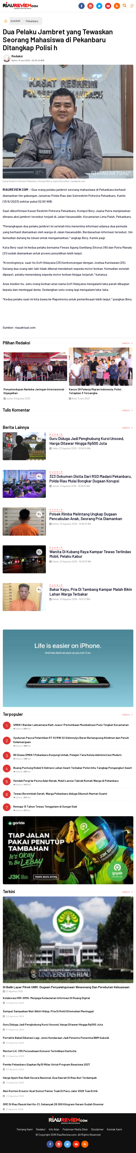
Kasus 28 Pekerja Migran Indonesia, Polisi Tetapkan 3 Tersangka (95, 391)
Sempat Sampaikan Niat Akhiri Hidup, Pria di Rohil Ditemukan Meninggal (48, 1011)
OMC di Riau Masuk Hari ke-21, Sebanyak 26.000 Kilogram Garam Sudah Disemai (53, 1104)
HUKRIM (15, 21)
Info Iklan (54, 1129)
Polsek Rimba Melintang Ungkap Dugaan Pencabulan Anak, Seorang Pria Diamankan (85, 516)
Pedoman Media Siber (75, 1129)
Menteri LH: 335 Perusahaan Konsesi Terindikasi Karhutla (39, 1051)
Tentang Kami (24, 1129)
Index (126, 343)
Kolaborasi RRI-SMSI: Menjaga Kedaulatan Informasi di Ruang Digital (46, 998)
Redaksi (17, 56)
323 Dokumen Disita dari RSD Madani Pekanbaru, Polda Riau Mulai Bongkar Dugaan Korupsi (90, 478)
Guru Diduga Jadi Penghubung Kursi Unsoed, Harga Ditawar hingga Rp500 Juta (86, 440)
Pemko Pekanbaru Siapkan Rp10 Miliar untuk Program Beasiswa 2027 (46, 1064)
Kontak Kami (114, 1129)
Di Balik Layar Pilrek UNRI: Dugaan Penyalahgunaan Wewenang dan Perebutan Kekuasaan (66, 987)
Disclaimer (97, 1129)
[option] (35, 375)
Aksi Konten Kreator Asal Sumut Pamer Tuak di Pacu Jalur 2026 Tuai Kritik (50, 1091)
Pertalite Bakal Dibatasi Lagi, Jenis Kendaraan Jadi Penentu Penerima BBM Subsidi (56, 1037)
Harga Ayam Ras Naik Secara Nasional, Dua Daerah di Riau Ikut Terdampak (50, 1077)
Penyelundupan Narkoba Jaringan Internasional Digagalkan (34, 391)
